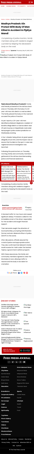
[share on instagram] (20, 362)
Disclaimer (28, 439)
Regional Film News (23, 383)
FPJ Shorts (21, 6)
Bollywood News (22, 370)
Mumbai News (11, 6)
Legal (3, 404)
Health (19, 404)
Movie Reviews (21, 377)
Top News (4, 415)
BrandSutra (5, 391)
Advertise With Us (25, 442)
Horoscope (5, 401)
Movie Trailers (21, 380)
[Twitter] (21, 273)
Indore (7, 19)
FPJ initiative (5, 398)
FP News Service (5, 50)
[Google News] (12, 273)
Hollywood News (22, 374)
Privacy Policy (6, 442)
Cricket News (21, 394)
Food (18, 410)
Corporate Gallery (7, 394)
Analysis (4, 367)
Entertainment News (24, 367)
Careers (20, 439)
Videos (3, 425)
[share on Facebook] (9, 362)
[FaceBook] (19, 273)
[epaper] (29, 2)
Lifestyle (20, 401)
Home (3, 6)
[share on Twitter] (12, 362)
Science (4, 407)
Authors (18, 446)
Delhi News (4, 383)
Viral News (4, 428)
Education (4, 386)
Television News (22, 386)
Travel (19, 407)
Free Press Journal (11, 2)
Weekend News (6, 431)
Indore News (5, 377)
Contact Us (15, 442)
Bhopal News (5, 380)
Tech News (5, 422)
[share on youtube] (24, 362)
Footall (19, 398)
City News (4, 370)
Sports (19, 391)
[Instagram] (24, 273)
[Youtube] (27, 273)
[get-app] (32, 2)
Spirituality (5, 410)
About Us (4, 439)
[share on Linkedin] (16, 362)
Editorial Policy (12, 439)
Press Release (6, 434)
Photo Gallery (6, 418)
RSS (14, 446)
